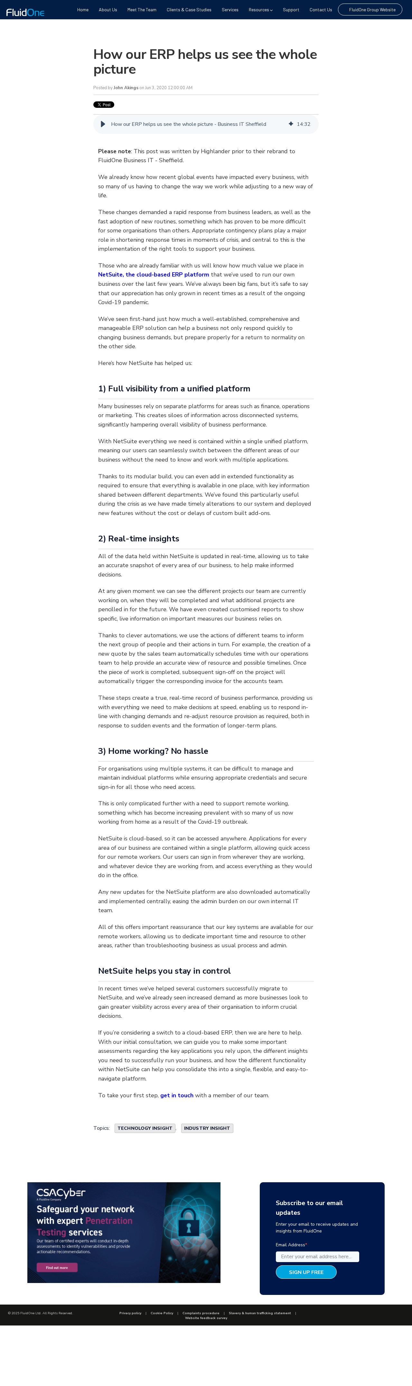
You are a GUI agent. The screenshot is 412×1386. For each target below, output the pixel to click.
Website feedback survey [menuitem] (206, 1318)
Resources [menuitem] (259, 9)
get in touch (176, 1095)
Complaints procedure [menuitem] (201, 1313)
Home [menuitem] (83, 9)
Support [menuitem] (291, 9)
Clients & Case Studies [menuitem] (189, 9)
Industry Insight (207, 1128)
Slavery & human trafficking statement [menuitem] (260, 1313)
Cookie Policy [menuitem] (162, 1313)
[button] (103, 124)
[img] (291, 124)
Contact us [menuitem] (321, 9)
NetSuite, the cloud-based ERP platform (153, 274)
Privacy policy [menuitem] (130, 1313)
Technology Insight (145, 1128)
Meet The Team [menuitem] (141, 9)
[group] (206, 124)
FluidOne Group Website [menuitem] (372, 9)
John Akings (126, 88)
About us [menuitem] (108, 9)
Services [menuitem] (230, 9)
